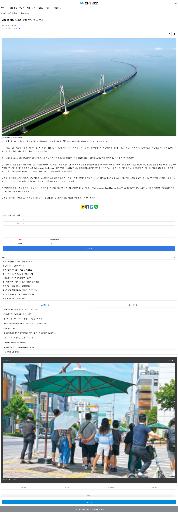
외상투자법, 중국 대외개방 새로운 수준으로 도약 (20, 290)
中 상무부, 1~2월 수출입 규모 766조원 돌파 (18, 274)
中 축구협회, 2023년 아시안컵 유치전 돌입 (17, 270)
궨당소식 (57, 8)
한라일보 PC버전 (89, 502)
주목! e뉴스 (30, 8)
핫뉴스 (21, 8)
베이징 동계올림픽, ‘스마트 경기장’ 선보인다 (18, 294)
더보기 (174, 257)
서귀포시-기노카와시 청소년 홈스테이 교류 (18, 338)
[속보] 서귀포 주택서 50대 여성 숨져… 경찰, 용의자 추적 (22, 319)
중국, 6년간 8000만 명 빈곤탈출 (14, 298)
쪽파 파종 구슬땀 (9, 328)
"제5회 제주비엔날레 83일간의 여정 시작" (17, 314)
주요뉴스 (4, 8)
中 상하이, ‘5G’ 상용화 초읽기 (13, 266)
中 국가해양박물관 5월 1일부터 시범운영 (17, 262)
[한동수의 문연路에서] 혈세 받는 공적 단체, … (16, 13)
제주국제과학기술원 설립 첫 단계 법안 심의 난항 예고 (21, 309)
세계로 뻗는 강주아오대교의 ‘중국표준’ (17, 278)
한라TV (40, 8)
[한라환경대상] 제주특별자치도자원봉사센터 (18, 347)
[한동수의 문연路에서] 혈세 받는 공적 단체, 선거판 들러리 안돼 (24, 323)
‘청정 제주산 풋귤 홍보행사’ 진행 (14, 342)
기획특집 (13, 8)
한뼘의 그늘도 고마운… (12, 352)
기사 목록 (88, 495)
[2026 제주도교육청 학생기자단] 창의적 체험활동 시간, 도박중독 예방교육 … (29, 333)
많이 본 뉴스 (133, 305)
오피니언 (48, 8)
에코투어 (154, 487)
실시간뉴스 (44, 305)
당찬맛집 (111, 487)
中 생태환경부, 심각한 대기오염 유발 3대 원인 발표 (21, 282)
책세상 (67, 487)
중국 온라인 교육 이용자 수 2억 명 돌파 (16, 286)
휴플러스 (23, 487)
